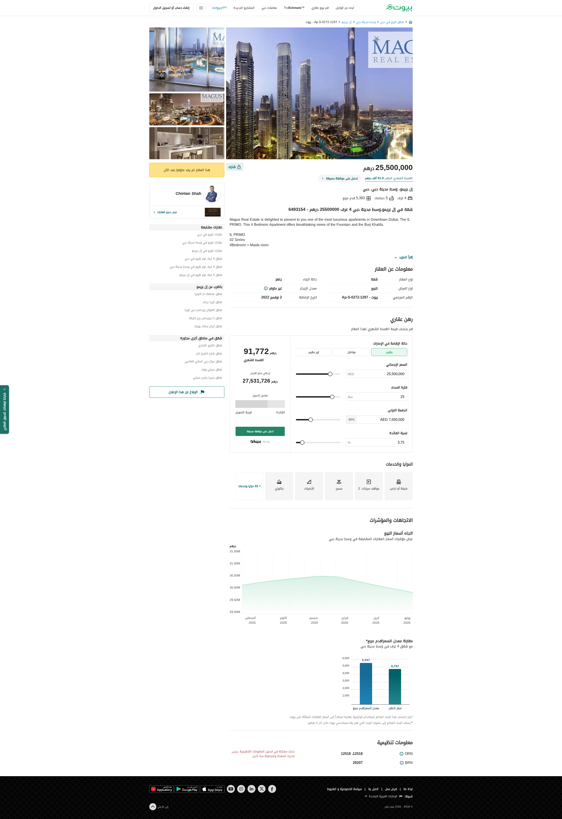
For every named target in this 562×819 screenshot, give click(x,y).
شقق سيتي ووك (211, 370)
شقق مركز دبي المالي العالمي (203, 362)
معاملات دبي (269, 8)
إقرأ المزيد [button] (406, 257)
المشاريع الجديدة (244, 8)
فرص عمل (391, 789)
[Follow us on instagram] (241, 789)
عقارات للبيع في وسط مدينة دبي (202, 243)
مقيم (389, 352)
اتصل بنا (373, 789)
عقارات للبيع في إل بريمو (207, 251)
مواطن (352, 352)
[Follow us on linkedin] (251, 789)
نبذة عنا (408, 789)
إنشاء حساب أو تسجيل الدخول (171, 8)
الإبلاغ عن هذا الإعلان (183, 392)
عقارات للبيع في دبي (209, 235)
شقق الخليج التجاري (210, 346)
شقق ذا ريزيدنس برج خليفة (205, 318)
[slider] (330, 374)
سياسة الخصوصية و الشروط (344, 789)
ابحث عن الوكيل (345, 8)
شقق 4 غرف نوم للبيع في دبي (203, 259)
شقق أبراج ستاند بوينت (208, 327)
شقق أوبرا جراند (212, 302)
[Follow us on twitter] (262, 789)
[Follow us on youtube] (231, 789)
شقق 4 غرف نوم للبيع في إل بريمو (200, 275)
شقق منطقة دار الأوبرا (208, 294)
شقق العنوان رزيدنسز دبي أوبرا (203, 310)
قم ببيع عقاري (320, 8)
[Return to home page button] (399, 7)
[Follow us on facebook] (272, 789)
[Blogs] (219, 8)
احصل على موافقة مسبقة (260, 431)
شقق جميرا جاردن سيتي (207, 378)
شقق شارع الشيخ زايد (209, 354)
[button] (4, 409)
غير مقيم (313, 352)
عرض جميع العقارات (167, 212)
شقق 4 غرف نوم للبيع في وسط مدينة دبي (196, 267)
